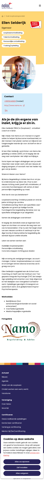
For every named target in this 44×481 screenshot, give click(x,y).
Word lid (5, 408)
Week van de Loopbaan (11, 385)
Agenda (5, 381)
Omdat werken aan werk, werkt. (15, 389)
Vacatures (6, 393)
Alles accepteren (22, 461)
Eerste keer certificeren (12, 423)
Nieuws (4, 377)
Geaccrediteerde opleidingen (14, 419)
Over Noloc (6, 404)
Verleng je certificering (11, 427)
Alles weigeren (22, 473)
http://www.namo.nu (13, 105)
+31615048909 (10, 101)
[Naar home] (7, 6)
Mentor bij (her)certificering (13, 431)
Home (2, 16)
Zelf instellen (22, 467)
